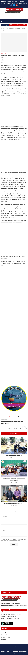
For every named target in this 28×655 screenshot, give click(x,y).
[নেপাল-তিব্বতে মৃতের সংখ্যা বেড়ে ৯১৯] (14, 445)
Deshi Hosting (21, 653)
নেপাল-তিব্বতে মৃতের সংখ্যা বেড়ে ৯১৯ (14, 456)
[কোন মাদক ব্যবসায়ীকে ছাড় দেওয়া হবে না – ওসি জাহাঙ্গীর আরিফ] (14, 493)
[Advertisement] (14, 16)
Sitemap (3, 639)
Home (2, 28)
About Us (3, 633)
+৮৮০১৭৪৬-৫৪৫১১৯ (11, 616)
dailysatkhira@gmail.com (12, 618)
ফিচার (5, 53)
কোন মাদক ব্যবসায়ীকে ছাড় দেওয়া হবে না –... (14, 503)
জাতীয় (2, 53)
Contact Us (4, 635)
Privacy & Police (5, 637)
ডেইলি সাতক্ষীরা (15, 651)
